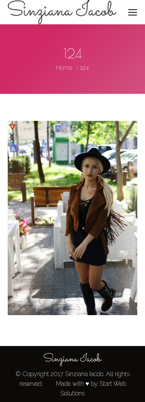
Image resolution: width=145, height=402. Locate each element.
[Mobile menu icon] (132, 12)
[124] (72, 218)
